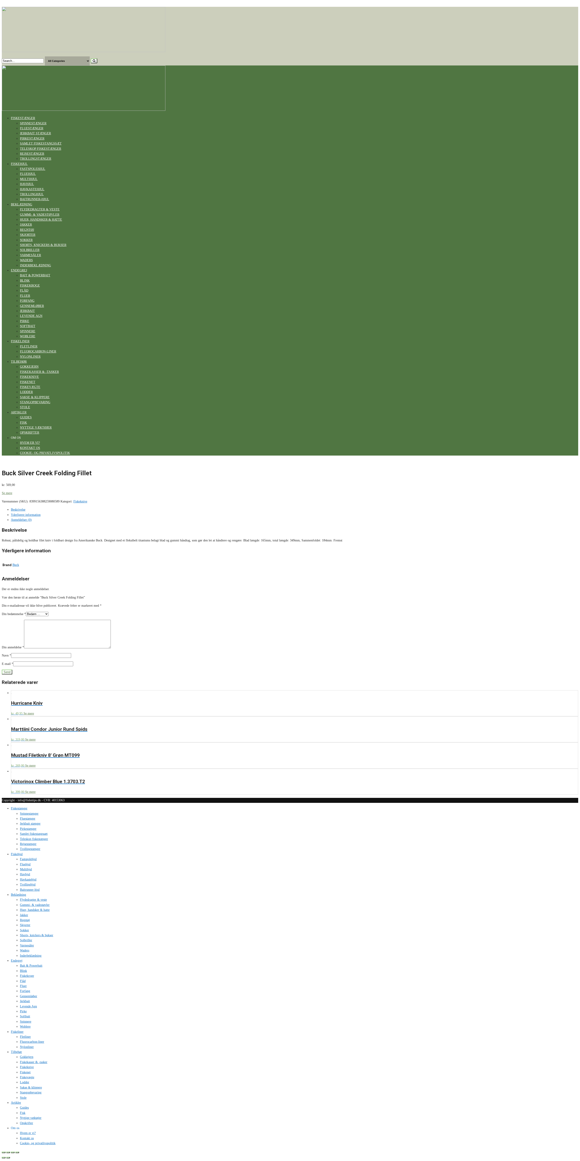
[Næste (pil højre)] (8, 1157)
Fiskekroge (30, 285)
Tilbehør (19, 361)
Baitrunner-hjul (34, 199)
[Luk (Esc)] (3, 1152)
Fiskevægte (30, 387)
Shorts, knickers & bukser (43, 245)
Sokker (26, 240)
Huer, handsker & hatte (41, 219)
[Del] (8, 1152)
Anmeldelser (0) (21, 519)
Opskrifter (29, 432)
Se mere (7, 493)
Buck (15, 565)
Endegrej (19, 270)
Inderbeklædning (35, 265)
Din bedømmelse (14, 614)
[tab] (294, 509)
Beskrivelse (18, 509)
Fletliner (28, 346)
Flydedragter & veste (40, 209)
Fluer (25, 295)
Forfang (27, 300)
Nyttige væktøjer (36, 427)
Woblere (27, 336)
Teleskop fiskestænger (40, 148)
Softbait (27, 326)
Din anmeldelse (13, 647)
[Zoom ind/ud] (17, 1152)
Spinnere (27, 331)
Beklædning (21, 204)
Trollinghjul (32, 194)
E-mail (7, 664)
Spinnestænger (33, 123)
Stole (25, 407)
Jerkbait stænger (35, 133)
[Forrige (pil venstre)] (3, 1157)
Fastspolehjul (32, 169)
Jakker (26, 224)
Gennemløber (32, 306)
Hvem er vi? (30, 442)
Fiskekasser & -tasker (39, 372)
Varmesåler (30, 255)
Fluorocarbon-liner (38, 351)
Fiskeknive (29, 377)
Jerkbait (27, 311)
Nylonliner (30, 356)
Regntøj (27, 230)
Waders (26, 260)
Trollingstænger (35, 158)
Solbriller (29, 250)
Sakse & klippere (35, 397)
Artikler (19, 412)
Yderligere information (26, 515)
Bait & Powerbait (35, 275)
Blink (25, 280)
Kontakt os (30, 448)
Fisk (23, 422)
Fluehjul (28, 174)
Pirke (24, 321)
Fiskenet (27, 382)
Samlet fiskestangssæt (41, 143)
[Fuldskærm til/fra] (12, 1152)
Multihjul (29, 179)
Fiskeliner (20, 341)
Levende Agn (31, 316)
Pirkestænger (32, 138)
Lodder (26, 392)
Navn (6, 655)
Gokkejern (29, 366)
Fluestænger (31, 128)
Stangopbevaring (35, 402)
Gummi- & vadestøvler (39, 214)
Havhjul (27, 184)
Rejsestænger (32, 153)
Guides (26, 417)
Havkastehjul (32, 189)
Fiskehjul (19, 164)
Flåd (24, 290)
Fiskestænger (23, 118)
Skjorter (27, 235)
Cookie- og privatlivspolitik (45, 453)
